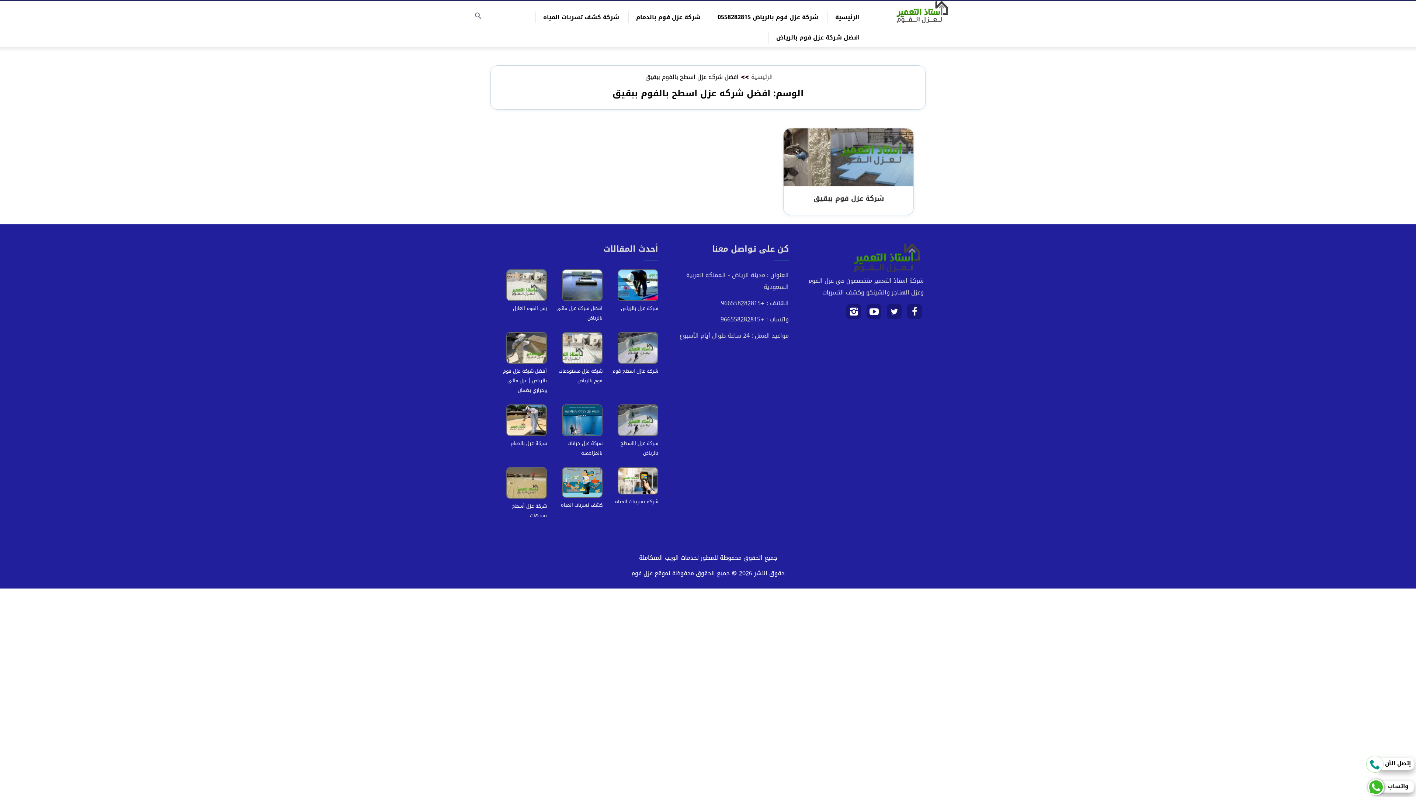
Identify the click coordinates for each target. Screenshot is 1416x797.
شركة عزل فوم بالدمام (668, 17)
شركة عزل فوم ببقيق (848, 198)
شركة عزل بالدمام (529, 443)
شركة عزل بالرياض (639, 308)
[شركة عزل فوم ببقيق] (848, 157)
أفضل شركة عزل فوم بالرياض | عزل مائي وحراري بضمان (525, 380)
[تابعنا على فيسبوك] (914, 314)
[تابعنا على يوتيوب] (874, 314)
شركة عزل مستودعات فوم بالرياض (581, 375)
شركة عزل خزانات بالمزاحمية (585, 448)
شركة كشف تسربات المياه (581, 17)
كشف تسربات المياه (582, 505)
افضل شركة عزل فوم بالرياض (818, 37)
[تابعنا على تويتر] (894, 314)
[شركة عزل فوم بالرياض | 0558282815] (922, 12)
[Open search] (478, 16)
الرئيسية (847, 17)
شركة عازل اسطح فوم (635, 371)
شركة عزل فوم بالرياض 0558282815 (768, 17)
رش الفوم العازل (530, 308)
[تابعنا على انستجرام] (853, 314)
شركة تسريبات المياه (636, 501)
